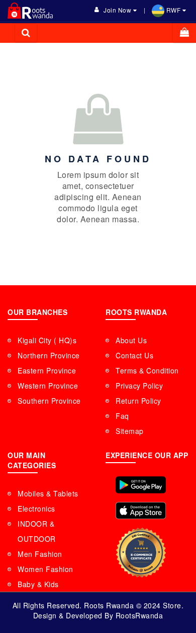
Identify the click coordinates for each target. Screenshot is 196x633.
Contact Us (134, 355)
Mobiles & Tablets (48, 493)
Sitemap (130, 431)
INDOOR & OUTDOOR (37, 531)
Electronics (36, 508)
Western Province (48, 386)
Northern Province (49, 355)
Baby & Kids (38, 584)
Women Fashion (45, 569)
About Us (131, 340)
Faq (122, 416)
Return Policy (138, 401)
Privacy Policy (139, 386)
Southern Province (49, 401)
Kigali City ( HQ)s (47, 340)
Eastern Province (47, 370)
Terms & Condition (147, 370)
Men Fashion (40, 554)
